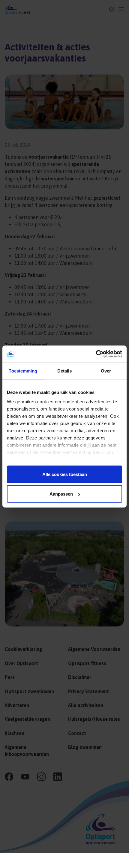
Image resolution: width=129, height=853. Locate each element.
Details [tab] (64, 370)
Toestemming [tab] (23, 370)
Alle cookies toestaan (64, 474)
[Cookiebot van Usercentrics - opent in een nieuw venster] (96, 354)
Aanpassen (61, 493)
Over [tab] (106, 370)
